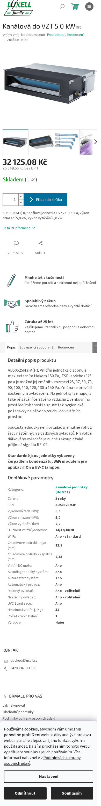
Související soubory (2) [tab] (36, 347)
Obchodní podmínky (18, 712)
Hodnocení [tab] (66, 347)
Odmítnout (25, 793)
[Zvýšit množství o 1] (21, 197)
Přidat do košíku (49, 199)
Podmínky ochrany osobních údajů (29, 718)
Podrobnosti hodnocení (65, 34)
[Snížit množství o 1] (21, 203)
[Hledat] (62, 6)
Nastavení (48, 777)
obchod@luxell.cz (24, 660)
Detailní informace (17, 228)
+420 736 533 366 (23, 668)
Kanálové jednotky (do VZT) (71, 490)
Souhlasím (72, 793)
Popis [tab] (11, 347)
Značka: (17, 40)
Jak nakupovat (14, 705)
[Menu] (89, 6)
